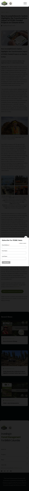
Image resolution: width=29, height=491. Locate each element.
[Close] (25, 237)
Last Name (4, 256)
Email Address (6, 245)
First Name (4, 250)
